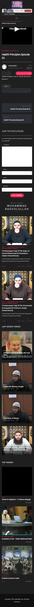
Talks (4, 384)
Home (3, 21)
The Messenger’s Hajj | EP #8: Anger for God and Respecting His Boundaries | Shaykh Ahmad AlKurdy (16, 253)
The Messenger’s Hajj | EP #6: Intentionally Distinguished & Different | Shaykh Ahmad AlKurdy (17, 308)
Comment (17, 145)
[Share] (8, 73)
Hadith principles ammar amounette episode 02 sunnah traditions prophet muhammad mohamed (16, 90)
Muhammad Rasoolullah (13, 21)
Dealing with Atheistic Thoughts (13, 386)
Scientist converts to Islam (10, 578)
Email (17, 178)
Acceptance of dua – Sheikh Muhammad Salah (17, 539)
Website (5, 186)
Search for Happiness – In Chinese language (16, 499)
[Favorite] (4, 73)
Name (17, 170)
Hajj (3, 247)
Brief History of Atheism (11, 418)
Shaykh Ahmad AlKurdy (10, 249)
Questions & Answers (8, 536)
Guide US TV (6, 350)
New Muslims (5, 576)
